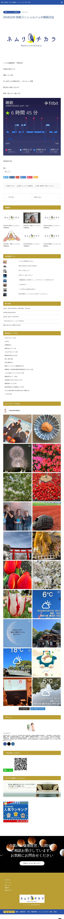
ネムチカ (12, 185)
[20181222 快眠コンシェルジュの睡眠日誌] (11, 218)
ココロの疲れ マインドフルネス (13, 373)
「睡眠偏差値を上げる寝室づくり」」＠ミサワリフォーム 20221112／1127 (36, 279)
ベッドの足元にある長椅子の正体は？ (27, 289)
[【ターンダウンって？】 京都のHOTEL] (17, 692)
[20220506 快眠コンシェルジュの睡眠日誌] (11, 236)
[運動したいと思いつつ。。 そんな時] (46, 516)
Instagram (10, 911)
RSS (13, 911)
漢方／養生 (7, 359)
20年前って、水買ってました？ (26, 275)
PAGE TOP (61, 889)
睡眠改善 (7, 887)
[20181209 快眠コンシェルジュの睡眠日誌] (32, 236)
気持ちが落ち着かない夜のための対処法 (28, 265)
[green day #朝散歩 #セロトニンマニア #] (17, 487)
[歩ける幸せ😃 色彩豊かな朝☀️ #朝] (46, 458)
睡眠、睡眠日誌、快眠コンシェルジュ (45, 185)
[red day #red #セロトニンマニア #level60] (46, 487)
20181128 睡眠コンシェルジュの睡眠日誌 (52, 245)
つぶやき (7, 394)
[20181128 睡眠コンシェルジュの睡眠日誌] (52, 236)
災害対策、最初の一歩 (8, 316)
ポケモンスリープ (9, 338)
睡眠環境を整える (9, 355)
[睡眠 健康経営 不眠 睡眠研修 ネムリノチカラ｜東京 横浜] (32, 899)
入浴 (6, 341)
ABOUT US (7, 880)
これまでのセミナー (10, 352)
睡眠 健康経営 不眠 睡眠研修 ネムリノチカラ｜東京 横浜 (15, 2)
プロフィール (8, 882)
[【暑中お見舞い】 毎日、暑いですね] (46, 429)
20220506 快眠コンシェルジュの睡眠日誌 (11, 245)
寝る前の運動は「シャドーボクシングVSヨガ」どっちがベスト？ (33, 293)
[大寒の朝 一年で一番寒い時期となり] (46, 692)
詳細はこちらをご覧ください (32, 863)
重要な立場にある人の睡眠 (9, 325)
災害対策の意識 (6, 312)
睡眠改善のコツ (9, 376)
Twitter (4, 911)
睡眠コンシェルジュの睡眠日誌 (12, 12)
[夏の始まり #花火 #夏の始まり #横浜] (17, 458)
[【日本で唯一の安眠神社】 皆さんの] (46, 633)
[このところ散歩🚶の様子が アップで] (17, 604)
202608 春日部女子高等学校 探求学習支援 (14, 308)
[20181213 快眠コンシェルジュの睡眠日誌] (52, 218)
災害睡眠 (7, 345)
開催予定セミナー (9, 348)
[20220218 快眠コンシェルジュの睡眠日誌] (32, 218)
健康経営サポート (9, 890)
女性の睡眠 (7, 362)
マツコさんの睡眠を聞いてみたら (26, 261)
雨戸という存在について (24, 270)
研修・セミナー (8, 885)
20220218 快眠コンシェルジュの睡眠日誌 (31, 226)
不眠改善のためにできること (12, 380)
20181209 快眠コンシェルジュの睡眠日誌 (31, 245)
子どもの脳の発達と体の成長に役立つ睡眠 (16, 390)
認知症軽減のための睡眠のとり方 (13, 387)
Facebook (7, 911)
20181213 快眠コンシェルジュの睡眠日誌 (52, 226)
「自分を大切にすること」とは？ (10, 321)
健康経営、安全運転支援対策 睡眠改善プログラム (18, 369)
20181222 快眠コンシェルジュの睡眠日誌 (11, 226)
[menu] (61, 2)
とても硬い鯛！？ (23, 284)
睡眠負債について (9, 383)
